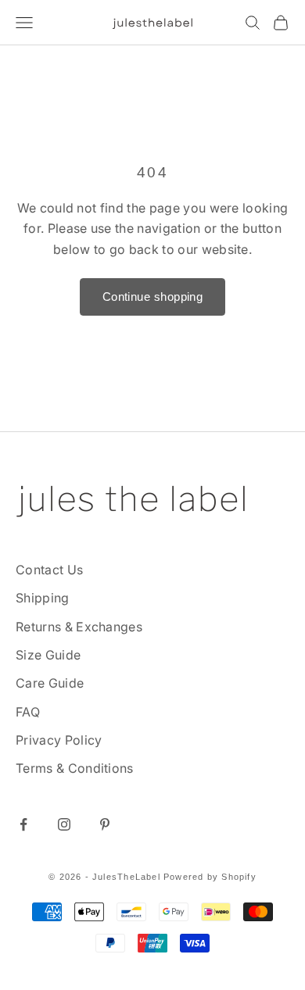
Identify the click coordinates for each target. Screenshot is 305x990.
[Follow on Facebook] (23, 824)
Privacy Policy (59, 740)
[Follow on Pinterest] (105, 824)
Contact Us (49, 569)
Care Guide (50, 683)
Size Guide (48, 655)
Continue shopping (152, 296)
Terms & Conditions (75, 768)
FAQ (28, 712)
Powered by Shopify (210, 876)
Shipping (43, 598)
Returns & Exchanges (79, 626)
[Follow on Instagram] (64, 824)
